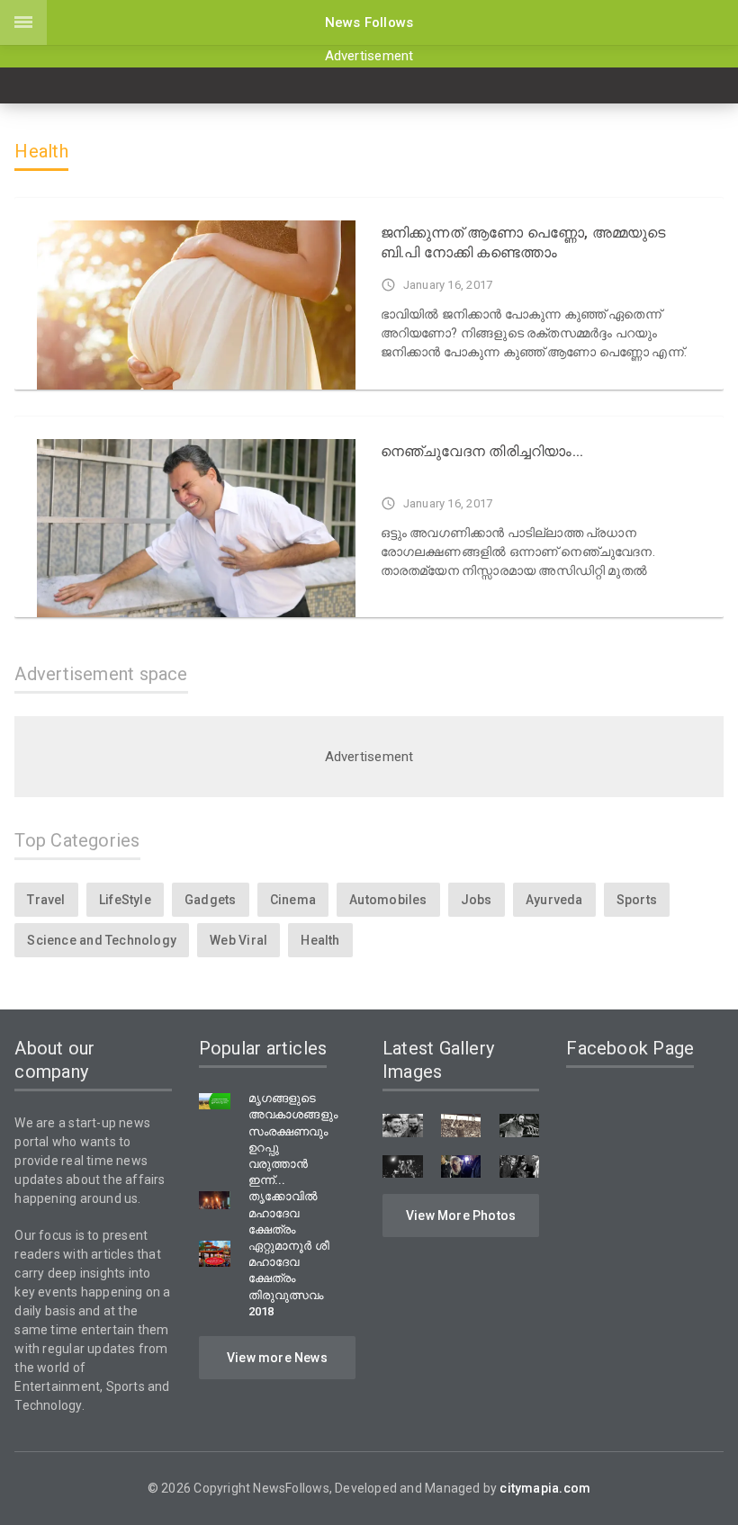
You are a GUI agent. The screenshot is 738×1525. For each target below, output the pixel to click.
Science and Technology (101, 940)
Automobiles (388, 900)
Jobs (476, 900)
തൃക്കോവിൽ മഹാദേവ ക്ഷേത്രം (283, 1212)
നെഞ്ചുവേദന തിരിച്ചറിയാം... (482, 451)
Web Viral (238, 940)
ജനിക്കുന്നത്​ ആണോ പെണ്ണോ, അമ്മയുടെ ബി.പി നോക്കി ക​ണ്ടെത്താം (523, 242)
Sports (636, 900)
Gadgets (210, 900)
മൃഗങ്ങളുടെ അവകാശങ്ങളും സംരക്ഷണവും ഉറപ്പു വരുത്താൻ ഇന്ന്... (293, 1139)
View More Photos (461, 1215)
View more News (277, 1357)
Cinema (293, 900)
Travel (46, 900)
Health (320, 940)
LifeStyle (125, 900)
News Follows (369, 22)
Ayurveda (554, 900)
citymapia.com (545, 1488)
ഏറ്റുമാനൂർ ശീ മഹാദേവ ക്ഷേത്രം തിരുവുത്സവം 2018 (288, 1278)
